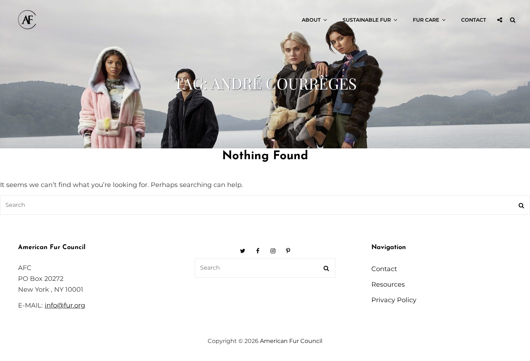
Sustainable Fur (367, 20)
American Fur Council (291, 341)
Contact (473, 20)
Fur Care (426, 20)
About (311, 20)
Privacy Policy (393, 300)
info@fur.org (65, 305)
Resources (388, 284)
